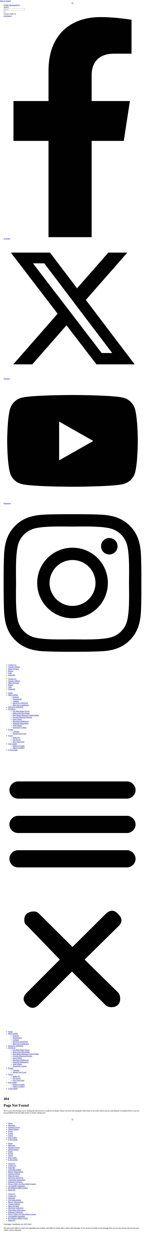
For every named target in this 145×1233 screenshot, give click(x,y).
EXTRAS (11, 709)
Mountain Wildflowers (21, 721)
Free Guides (12, 744)
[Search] (4, 12)
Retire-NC (16, 738)
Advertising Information (16, 1180)
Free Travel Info (18, 742)
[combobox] (14, 9)
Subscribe (11, 675)
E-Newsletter (13, 750)
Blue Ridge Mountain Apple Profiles (26, 715)
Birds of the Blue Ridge (21, 713)
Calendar (16, 732)
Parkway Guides (19, 746)
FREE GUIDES (18, 748)
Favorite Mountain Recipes (22, 717)
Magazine (11, 1125)
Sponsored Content (19, 727)
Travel (10, 736)
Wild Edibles (17, 725)
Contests (16, 701)
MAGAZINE (13, 695)
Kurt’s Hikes (17, 719)
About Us (11, 1164)
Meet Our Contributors (21, 705)
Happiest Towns (14, 1127)
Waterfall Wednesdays (21, 723)
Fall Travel (16, 740)
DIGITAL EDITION (20, 703)
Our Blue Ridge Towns (21, 711)
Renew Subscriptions (15, 1172)
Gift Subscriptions (14, 1170)
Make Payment (13, 669)
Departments (17, 699)
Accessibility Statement (16, 1186)
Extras (10, 1131)
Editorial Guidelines (15, 1182)
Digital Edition (13, 1129)
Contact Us (12, 665)
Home (10, 693)
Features (16, 697)
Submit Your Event (19, 734)
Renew (10, 671)
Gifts (10, 673)
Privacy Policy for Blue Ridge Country (22, 1184)
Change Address (14, 667)
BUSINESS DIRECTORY (18, 1188)
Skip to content (5, 1)
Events (10, 730)
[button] (72, 891)
